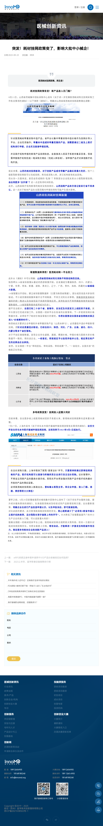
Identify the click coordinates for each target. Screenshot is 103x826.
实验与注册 (9, 723)
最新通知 (58, 723)
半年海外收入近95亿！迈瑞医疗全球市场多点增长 (28, 580)
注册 (83, 7)
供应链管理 (9, 719)
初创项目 (58, 695)
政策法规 (8, 691)
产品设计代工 (10, 732)
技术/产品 (9, 695)
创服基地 (8, 736)
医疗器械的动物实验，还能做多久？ (23, 602)
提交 (14, 659)
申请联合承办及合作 (13, 751)
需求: (9, 643)
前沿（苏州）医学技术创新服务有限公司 (23, 808)
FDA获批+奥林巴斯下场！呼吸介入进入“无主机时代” (30, 586)
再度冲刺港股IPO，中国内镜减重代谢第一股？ (27, 597)
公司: (9, 635)
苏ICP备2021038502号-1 (16, 811)
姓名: (9, 620)
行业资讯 (8, 686)
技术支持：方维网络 (12, 813)
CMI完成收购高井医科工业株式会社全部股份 (26, 591)
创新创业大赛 (10, 704)
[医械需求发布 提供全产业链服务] (98, 801)
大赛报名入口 (60, 727)
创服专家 (58, 704)
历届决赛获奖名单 (62, 732)
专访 (6, 708)
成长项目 (58, 699)
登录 (76, 7)
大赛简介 (58, 719)
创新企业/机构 (11, 699)
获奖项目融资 (60, 686)
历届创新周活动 (11, 747)
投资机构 (58, 708)
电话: (9, 628)
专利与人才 (9, 727)
